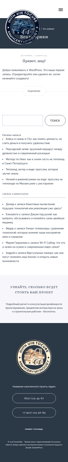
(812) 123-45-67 (34, 398)
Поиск (55, 120)
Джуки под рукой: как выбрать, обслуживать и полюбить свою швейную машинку (33, 218)
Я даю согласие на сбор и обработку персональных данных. (31, 316)
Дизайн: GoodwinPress (34, 448)
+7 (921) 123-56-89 (34, 412)
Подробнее (34, 91)
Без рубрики (26, 56)
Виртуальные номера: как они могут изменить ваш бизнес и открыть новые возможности (32, 257)
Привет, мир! (34, 61)
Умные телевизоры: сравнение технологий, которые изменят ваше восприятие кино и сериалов (33, 232)
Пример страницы (34, 429)
